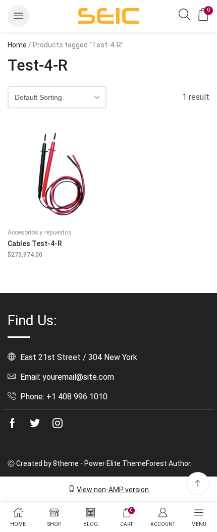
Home (17, 45)
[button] (18, 16)
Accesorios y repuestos (40, 232)
